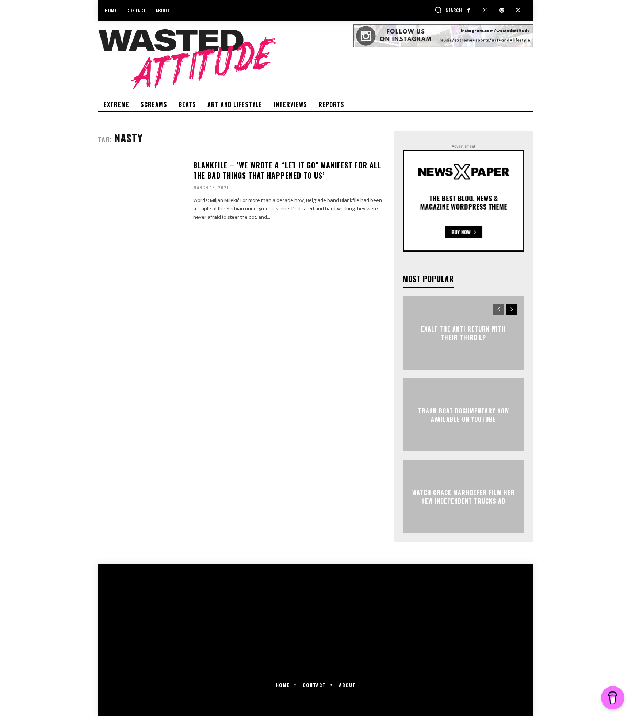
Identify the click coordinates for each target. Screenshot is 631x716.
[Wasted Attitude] (225, 59)
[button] (448, 10)
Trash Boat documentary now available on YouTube (463, 414)
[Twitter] (518, 10)
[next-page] (511, 309)
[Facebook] (468, 10)
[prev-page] (498, 309)
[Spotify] (501, 10)
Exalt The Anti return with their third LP (463, 333)
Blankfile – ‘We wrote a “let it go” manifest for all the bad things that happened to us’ (287, 170)
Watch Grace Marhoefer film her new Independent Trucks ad (463, 496)
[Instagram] (485, 10)
